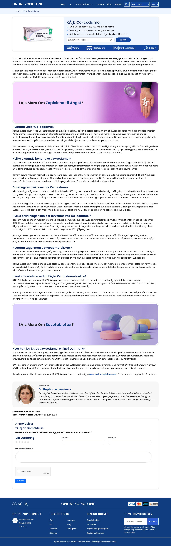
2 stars (20, 442)
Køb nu (123, 40)
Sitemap (53, 533)
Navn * (65, 437)
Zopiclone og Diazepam (97, 528)
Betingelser (72, 528)
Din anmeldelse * (24, 448)
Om (70, 4)
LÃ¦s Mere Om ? (51, 102)
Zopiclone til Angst (63, 102)
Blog (109, 4)
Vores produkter (83, 4)
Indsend (20, 480)
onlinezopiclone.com (80, 541)
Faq (51, 524)
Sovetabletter (59, 324)
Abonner (153, 521)
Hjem (62, 4)
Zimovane (91, 524)
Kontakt (118, 4)
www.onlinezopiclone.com (103, 374)
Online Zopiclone (27, 4)
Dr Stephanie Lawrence (55, 389)
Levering (100, 4)
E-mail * (112, 437)
